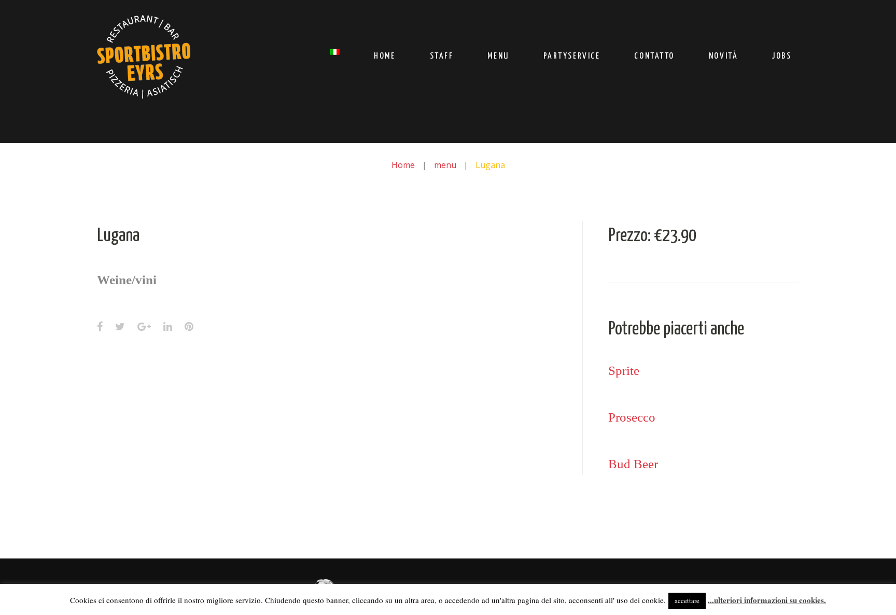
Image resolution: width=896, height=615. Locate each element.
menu (445, 165)
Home (384, 56)
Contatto (654, 56)
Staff (442, 56)
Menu (498, 56)
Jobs (781, 56)
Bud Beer (633, 464)
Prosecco (631, 417)
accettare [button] (687, 600)
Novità (723, 56)
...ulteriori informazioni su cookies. (767, 600)
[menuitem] (335, 53)
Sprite (623, 371)
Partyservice (571, 56)
